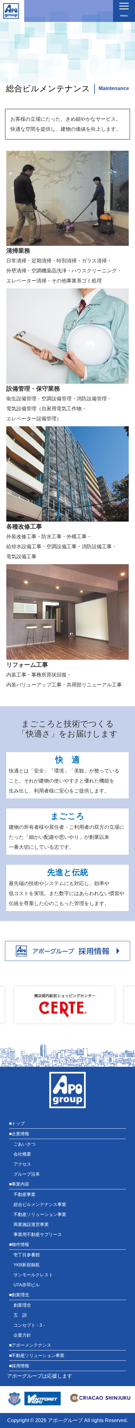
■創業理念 (19, 1294)
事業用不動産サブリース (38, 1234)
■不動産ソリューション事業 (36, 1355)
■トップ (17, 1123)
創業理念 (22, 1305)
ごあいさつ (24, 1144)
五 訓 (20, 1315)
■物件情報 (19, 1244)
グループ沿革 (27, 1174)
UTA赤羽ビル (27, 1284)
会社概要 (22, 1154)
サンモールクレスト (33, 1274)
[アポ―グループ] (11, 13)
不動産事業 (24, 1194)
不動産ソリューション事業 (40, 1214)
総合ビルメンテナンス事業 (40, 1204)
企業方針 (22, 1335)
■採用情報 (19, 1365)
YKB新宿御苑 (27, 1264)
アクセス (22, 1164)
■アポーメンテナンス (30, 1345)
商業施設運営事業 (31, 1224)
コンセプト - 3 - (29, 1325)
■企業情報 (19, 1133)
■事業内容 (19, 1184)
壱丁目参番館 (27, 1254)
